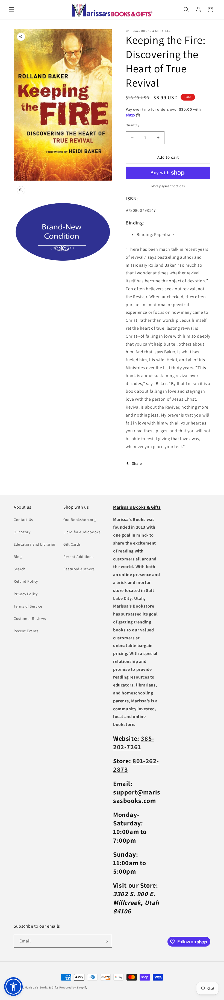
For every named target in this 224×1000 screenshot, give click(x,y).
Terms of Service (28, 606)
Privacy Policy (25, 593)
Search (20, 568)
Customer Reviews (30, 618)
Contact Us (23, 519)
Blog (18, 556)
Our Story (22, 531)
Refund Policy (26, 581)
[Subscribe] (106, 941)
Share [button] (137, 463)
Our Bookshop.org (79, 519)
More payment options (168, 186)
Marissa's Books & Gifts (42, 987)
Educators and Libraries (35, 544)
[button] (11, 10)
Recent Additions (78, 556)
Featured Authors (79, 568)
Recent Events (26, 630)
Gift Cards (72, 544)
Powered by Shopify (73, 987)
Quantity (132, 125)
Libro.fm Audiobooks (82, 531)
